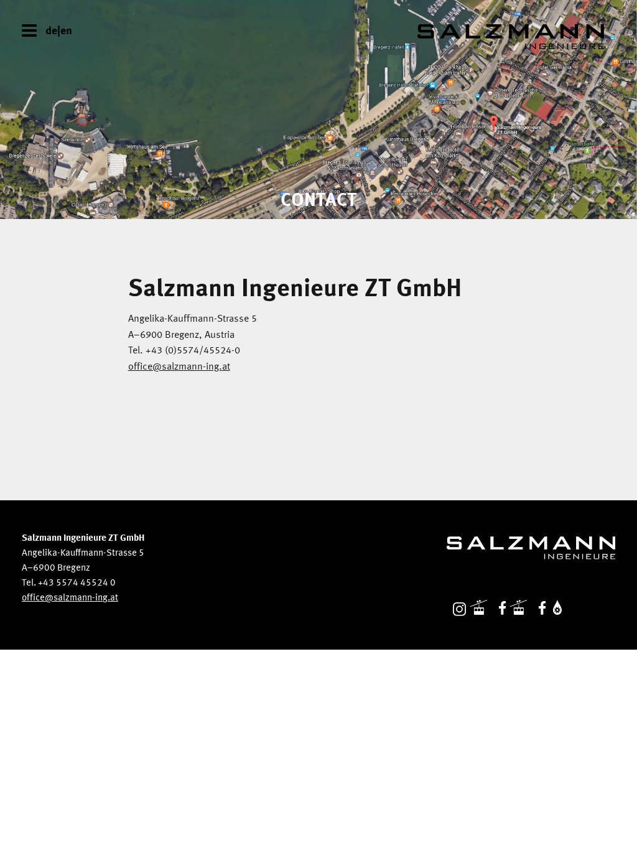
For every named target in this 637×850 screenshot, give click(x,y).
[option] (318, 109)
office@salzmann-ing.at (179, 367)
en (66, 31)
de (51, 31)
